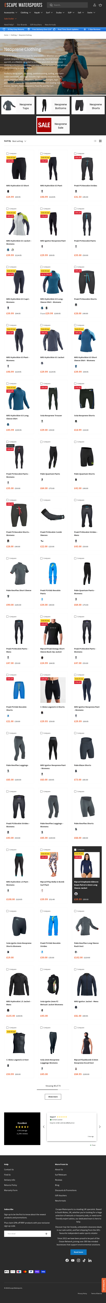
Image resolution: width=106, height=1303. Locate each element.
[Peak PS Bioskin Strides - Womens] (19, 806)
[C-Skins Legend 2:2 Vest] (19, 1043)
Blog (57, 1185)
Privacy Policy (82, 1293)
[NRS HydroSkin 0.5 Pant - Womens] (19, 340)
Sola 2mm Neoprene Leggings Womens (49, 1061)
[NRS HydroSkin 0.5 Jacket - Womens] (19, 224)
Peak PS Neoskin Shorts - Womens (18, 534)
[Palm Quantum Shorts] (87, 457)
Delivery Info (9, 1180)
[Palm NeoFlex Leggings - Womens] (53, 806)
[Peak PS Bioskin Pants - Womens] (87, 632)
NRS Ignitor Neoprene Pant (53, 240)
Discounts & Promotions (66, 1190)
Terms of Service (96, 1293)
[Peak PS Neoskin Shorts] (87, 282)
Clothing (13, 35)
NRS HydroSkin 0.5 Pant (51, 185)
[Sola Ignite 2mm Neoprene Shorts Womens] (19, 926)
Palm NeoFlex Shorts (84, 823)
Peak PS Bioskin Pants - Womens (85, 650)
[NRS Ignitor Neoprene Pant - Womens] (87, 690)
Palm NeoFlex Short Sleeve (18, 590)
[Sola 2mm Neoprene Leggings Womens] (53, 1043)
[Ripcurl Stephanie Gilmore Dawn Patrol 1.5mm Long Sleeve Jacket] (87, 865)
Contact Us (9, 1169)
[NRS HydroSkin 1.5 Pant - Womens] (19, 865)
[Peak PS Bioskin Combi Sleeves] (53, 515)
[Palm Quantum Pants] (53, 457)
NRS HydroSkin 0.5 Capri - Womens (18, 300)
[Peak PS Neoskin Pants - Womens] (19, 457)
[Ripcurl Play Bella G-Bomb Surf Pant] (53, 865)
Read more (78, 1252)
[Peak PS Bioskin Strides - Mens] (87, 515)
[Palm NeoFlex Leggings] (19, 748)
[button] (100, 5)
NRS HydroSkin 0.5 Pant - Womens (17, 359)
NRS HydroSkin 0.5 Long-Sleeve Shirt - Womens (51, 300)
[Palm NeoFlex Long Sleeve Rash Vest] (87, 926)
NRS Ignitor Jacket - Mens (86, 1001)
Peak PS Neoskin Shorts (85, 299)
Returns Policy (10, 1185)
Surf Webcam (61, 1174)
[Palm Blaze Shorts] (87, 748)
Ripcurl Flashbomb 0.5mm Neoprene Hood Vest (86, 1061)
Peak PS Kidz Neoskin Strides (50, 945)
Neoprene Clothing (25, 35)
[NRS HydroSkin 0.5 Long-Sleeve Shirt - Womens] (53, 282)
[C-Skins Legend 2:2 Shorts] (53, 690)
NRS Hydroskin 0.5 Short (17, 185)
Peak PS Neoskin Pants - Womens (17, 475)
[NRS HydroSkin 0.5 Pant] (53, 168)
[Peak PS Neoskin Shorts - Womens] (19, 515)
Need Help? (9, 24)
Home (6, 35)
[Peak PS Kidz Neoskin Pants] (53, 573)
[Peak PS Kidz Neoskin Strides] (53, 926)
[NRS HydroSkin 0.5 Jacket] (53, 340)
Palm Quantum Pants (50, 473)
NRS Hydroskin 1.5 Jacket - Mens (18, 1003)
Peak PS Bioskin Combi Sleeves (51, 534)
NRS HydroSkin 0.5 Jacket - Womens (18, 242)
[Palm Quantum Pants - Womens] (87, 573)
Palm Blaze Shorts (82, 765)
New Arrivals (50, 24)
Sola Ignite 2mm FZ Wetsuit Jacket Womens (51, 1003)
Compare (12, 153)
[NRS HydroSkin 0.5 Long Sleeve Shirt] (19, 399)
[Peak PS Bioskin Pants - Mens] (19, 632)
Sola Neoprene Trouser (51, 415)
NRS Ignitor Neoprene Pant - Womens (87, 708)
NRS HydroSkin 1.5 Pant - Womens (17, 883)
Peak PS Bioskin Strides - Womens (18, 825)
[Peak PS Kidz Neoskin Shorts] (19, 690)
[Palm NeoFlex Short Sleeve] (19, 573)
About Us (59, 1169)
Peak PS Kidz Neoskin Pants (50, 592)
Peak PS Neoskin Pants (85, 240)
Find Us (7, 1174)
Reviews (58, 1180)
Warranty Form (10, 1190)
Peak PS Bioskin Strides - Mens (85, 534)
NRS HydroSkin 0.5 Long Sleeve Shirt (17, 417)
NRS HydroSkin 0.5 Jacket (52, 357)
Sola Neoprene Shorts (84, 415)
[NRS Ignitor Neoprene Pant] (53, 224)
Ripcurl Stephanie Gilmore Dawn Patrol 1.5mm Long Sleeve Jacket (86, 884)
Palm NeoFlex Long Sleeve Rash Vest (86, 945)
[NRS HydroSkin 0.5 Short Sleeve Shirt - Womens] (87, 340)
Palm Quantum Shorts (84, 473)
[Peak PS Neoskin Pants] (87, 224)
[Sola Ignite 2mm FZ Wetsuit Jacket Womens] (53, 984)
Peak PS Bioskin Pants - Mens (17, 650)
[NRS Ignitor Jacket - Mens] (87, 984)
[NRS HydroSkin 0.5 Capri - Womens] (19, 282)
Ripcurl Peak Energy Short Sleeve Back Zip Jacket (52, 650)
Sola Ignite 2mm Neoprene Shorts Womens (18, 945)
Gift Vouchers (36, 24)
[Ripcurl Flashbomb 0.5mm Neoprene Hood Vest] (87, 1043)
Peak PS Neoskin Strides (85, 185)
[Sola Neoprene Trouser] (53, 399)
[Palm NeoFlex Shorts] (87, 806)
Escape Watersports (15, 1288)
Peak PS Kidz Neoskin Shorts (16, 708)
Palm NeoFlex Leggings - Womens (51, 825)
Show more (53, 1097)
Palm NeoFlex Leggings (17, 765)
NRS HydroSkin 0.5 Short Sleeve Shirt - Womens (85, 359)
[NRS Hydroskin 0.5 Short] (19, 168)
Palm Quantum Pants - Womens (84, 592)
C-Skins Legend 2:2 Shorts (52, 707)
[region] (71, 1127)
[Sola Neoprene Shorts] (87, 399)
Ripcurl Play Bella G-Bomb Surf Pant (52, 883)
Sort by (7, 141)
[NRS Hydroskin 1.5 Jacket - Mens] (19, 984)
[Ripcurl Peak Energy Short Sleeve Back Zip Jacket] (53, 632)
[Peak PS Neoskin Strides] (87, 168)
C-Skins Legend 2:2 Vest (17, 1059)
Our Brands (22, 24)
